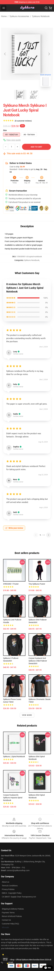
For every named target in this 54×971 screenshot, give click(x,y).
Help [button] (49, 968)
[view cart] (50, 8)
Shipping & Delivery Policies (13, 909)
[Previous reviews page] (35, 535)
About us (5, 882)
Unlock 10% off (5, 959)
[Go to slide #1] (20, 94)
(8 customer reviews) (23, 121)
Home (4, 16)
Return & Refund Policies (12, 916)
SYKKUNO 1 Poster (11, 584)
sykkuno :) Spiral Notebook (14, 756)
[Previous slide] (5, 54)
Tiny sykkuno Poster (37, 584)
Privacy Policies (8, 889)
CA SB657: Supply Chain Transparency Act (19, 897)
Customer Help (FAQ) (10, 924)
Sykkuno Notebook (41, 16)
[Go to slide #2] (34, 94)
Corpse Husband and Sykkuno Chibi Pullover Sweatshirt (38, 661)
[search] (46, 8)
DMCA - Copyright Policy (11, 893)
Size (5, 130)
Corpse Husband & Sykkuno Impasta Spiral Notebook (12, 797)
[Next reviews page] (48, 535)
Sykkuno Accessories (19, 16)
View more (27, 715)
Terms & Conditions (10, 886)
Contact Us (6, 920)
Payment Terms (8, 913)
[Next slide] (49, 54)
